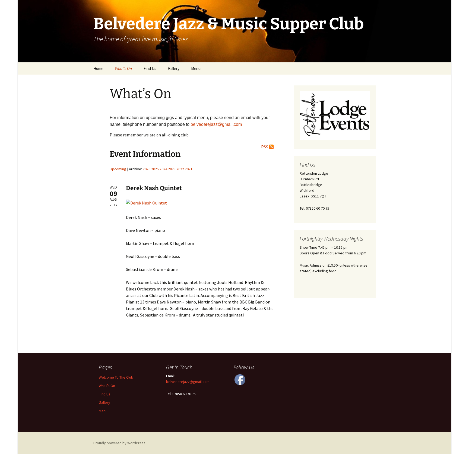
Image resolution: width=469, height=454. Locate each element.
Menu (196, 68)
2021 (188, 169)
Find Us (150, 68)
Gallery (173, 68)
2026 (146, 169)
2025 (155, 169)
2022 (180, 169)
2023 (172, 169)
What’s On (123, 68)
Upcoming (118, 169)
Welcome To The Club (116, 377)
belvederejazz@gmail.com (188, 381)
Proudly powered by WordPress (119, 442)
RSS (264, 147)
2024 (163, 169)
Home (98, 68)
